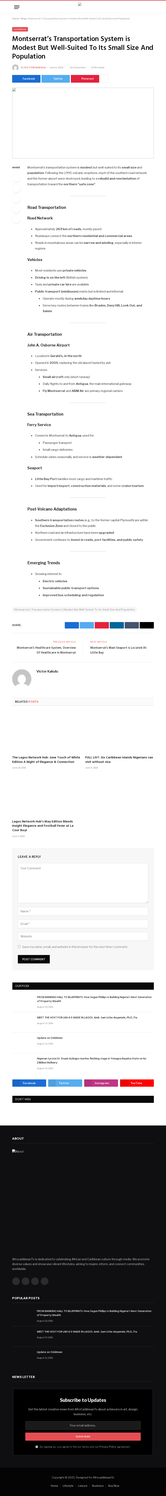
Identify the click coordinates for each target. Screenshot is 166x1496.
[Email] (16, 219)
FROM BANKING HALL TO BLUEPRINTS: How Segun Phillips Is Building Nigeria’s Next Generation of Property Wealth (94, 999)
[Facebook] (16, 178)
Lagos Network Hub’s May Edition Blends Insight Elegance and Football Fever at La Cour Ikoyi (42, 826)
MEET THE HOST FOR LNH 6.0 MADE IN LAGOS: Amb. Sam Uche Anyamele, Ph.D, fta (87, 1018)
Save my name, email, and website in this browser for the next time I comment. (75, 947)
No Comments (78, 67)
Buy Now (113, 1485)
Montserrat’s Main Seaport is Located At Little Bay (118, 650)
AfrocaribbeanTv (103, 1477)
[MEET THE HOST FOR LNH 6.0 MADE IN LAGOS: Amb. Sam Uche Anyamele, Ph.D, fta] (22, 1022)
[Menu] (16, 7)
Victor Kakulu (35, 67)
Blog (23, 18)
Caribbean (20, 29)
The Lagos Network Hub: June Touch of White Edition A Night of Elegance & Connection (46, 760)
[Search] (150, 7)
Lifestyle (68, 1485)
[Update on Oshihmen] (22, 1043)
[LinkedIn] (16, 199)
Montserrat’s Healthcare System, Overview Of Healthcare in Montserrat (46, 650)
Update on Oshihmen (50, 1038)
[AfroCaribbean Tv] (83, 7)
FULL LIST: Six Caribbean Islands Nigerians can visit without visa (119, 760)
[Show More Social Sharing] (104, 79)
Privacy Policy (107, 1446)
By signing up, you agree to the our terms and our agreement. (85, 1446)
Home (15, 18)
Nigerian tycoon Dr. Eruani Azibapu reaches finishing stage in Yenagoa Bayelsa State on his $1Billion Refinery (91, 1061)
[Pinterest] (16, 209)
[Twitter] (16, 188)
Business (98, 1485)
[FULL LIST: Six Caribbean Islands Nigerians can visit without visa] (119, 732)
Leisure (82, 1485)
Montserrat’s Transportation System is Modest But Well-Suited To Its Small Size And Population (74, 609)
